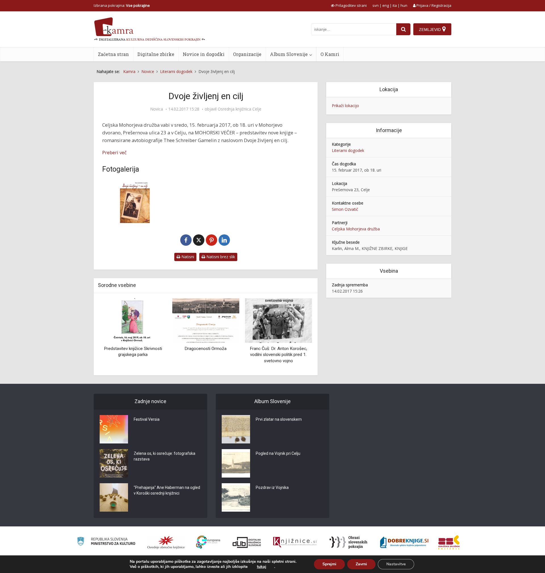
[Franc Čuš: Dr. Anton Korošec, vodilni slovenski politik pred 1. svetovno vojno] (278, 320)
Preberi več (114, 152)
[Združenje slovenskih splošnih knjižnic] (295, 542)
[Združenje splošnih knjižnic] (449, 542)
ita (395, 5)
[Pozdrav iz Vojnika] (236, 497)
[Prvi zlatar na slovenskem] (236, 429)
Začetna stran (113, 54)
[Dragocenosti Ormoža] (205, 320)
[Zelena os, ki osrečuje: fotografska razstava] (114, 463)
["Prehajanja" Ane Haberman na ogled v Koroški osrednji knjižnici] (114, 497)
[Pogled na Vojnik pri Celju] (236, 463)
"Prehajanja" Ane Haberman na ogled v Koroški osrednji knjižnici (167, 490)
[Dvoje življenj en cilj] (134, 201)
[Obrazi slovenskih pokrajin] (348, 542)
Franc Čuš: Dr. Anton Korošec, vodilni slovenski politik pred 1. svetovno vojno (278, 354)
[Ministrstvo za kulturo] (106, 542)
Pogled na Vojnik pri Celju (278, 453)
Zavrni (361, 564)
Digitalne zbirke (155, 54)
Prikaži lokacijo (345, 105)
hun (404, 5)
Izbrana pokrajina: (122, 5)
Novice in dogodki (204, 54)
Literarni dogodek (348, 150)
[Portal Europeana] (208, 542)
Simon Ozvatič (345, 209)
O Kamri (329, 54)
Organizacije (247, 54)
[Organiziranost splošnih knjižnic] (166, 542)
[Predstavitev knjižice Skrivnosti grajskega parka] (132, 320)
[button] (298, 335)
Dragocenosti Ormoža (206, 348)
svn (375, 5)
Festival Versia (147, 419)
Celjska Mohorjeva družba (356, 229)
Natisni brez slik (220, 256)
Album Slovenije (289, 54)
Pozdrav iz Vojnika (272, 487)
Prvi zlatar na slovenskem (279, 419)
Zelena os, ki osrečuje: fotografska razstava (164, 456)
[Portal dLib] (247, 542)
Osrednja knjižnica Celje (239, 109)
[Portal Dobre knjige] (404, 542)
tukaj (261, 566)
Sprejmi (329, 564)
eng (385, 5)
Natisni (187, 256)
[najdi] (403, 29)
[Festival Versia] (114, 429)
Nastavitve (396, 564)
